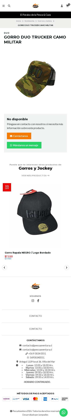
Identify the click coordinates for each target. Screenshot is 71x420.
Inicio (18, 21)
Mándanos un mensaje (25, 145)
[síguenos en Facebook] (38, 300)
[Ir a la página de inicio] (35, 6)
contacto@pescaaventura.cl (37, 345)
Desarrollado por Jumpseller (35, 415)
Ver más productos (34, 176)
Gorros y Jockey (45, 21)
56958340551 (37, 357)
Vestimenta (29, 21)
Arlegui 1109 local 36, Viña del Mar (37, 362)
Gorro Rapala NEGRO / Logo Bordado (28, 252)
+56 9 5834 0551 (37, 353)
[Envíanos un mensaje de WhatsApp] (63, 412)
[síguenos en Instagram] (33, 300)
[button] (4, 267)
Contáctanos (20, 136)
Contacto (35, 316)
